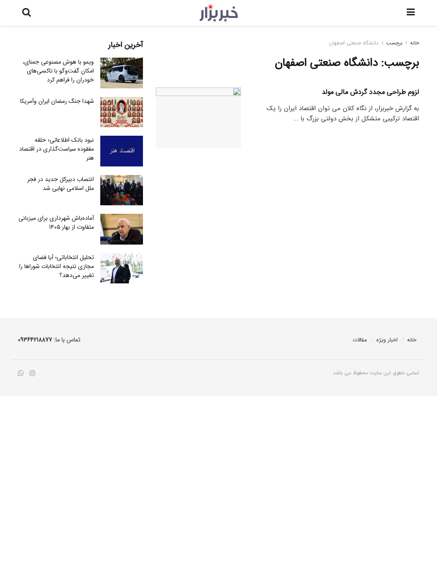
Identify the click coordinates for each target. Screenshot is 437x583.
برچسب (394, 43)
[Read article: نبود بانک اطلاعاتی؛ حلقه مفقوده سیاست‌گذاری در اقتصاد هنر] (121, 151)
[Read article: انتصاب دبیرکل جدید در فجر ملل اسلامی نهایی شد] (121, 190)
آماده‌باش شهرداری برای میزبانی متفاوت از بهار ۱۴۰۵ (56, 222)
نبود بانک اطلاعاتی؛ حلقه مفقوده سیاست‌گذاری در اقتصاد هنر (56, 149)
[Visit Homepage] (219, 12)
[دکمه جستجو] (26, 13)
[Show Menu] (411, 13)
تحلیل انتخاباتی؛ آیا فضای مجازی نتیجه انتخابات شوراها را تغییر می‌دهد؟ (56, 266)
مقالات (360, 339)
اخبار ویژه (387, 339)
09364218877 (35, 339)
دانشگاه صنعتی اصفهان (354, 43)
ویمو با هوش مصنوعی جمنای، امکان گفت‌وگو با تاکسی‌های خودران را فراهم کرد (58, 71)
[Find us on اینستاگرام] (32, 373)
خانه (414, 43)
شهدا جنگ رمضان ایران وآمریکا (57, 101)
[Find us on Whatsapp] (21, 373)
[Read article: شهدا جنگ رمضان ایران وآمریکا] (121, 112)
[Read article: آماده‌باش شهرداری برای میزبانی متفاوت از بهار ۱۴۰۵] (121, 229)
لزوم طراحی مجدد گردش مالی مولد (370, 92)
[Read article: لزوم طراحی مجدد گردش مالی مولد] (198, 118)
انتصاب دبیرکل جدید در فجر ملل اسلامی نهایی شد (60, 184)
